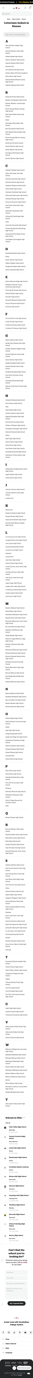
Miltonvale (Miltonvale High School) (16, 650)
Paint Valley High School (17, 1127)
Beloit (7, 120)
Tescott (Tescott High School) (14, 967)
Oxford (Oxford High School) (14, 759)
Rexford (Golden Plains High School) (16, 834)
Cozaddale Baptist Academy (19, 1167)
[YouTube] (25, 1332)
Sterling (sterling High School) (15, 934)
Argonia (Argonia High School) (15, 63)
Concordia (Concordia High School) (16, 225)
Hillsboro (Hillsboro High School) (15, 425)
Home (8, 19)
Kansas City (9, 510)
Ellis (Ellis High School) (12, 297)
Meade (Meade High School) (14, 635)
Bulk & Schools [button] (11, 1344)
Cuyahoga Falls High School (19, 1195)
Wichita (8, 1080)
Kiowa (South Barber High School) (16, 520)
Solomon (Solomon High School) (15, 921)
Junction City (9, 498)
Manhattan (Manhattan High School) (16, 614)
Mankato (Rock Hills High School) (16, 618)
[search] (3, 14)
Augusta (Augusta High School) (15, 85)
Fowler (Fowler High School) (14, 322)
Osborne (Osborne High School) (15, 746)
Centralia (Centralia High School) (15, 179)
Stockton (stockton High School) (15, 941)
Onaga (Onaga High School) (14, 734)
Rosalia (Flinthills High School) (15, 844)
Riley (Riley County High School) (15, 838)
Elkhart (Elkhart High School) (14, 293)
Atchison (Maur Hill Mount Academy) (16, 73)
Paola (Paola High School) (13, 774)
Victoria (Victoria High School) (15, 1037)
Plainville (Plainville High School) (15, 791)
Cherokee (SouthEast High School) (16, 192)
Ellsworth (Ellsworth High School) (16, 300)
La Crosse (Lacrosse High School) (16, 537)
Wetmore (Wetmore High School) (15, 1077)
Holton (7, 435)
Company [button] (9, 1353)
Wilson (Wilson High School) (14, 1083)
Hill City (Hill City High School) (15, 422)
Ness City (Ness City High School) (15, 700)
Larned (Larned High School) (14, 550)
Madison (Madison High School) (15, 608)
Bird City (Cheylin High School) (15, 129)
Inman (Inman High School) (14, 478)
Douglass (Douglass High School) (15, 266)
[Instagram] (9, 1332)
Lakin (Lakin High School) (13, 543)
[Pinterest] (20, 1332)
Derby (7, 256)
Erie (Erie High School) (12, 307)
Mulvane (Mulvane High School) (15, 682)
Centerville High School (17, 1148)
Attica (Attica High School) (13, 76)
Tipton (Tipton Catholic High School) (16, 970)
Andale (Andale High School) (14, 56)
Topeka (8, 979)
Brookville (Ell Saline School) (14, 143)
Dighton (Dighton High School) (15, 263)
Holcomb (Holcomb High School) (15, 432)
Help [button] (7, 1348)
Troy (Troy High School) (13, 988)
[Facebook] (3, 1332)
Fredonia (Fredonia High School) (15, 325)
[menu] (3, 8)
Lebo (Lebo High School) (13, 560)
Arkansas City (10, 66)
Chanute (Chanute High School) (15, 182)
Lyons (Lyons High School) (13, 596)
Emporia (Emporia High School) (15, 303)
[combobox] (16, 34)
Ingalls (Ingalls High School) (14, 474)
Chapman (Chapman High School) (16, 185)
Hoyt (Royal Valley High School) (15, 448)
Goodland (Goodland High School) (16, 372)
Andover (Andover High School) (15, 60)
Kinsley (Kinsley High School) (14, 516)
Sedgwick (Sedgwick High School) (16, 898)
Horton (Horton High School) (14, 442)
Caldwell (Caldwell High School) (15, 170)
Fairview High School (16, 1186)
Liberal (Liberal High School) (14, 563)
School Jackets (16, 19)
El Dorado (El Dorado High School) (16, 290)
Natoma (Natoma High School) (15, 693)
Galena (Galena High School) (14, 340)
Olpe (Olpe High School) (13, 730)
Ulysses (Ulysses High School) (15, 1011)
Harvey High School (16, 1235)
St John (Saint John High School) (15, 931)
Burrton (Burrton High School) (15, 158)
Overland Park (10, 756)
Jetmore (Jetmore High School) (15, 489)
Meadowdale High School (18, 1157)
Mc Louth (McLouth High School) (15, 627)
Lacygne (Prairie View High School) (16, 540)
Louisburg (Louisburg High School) (16, 590)
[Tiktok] (14, 1332)
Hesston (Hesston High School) (15, 413)
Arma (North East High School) (15, 70)
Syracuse (8, 950)
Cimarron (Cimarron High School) (16, 202)
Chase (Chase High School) (14, 189)
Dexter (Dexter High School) (14, 260)
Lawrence (8, 553)
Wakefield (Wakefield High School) (16, 1055)
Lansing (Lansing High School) (15, 547)
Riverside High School (17, 1214)
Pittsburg (8, 788)
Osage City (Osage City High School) (16, 737)
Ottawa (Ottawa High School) (14, 752)
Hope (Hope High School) (13, 438)
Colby (7, 222)
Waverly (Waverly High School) (15, 1067)
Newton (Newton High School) (14, 703)
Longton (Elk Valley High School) (15, 586)
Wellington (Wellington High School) (16, 1070)
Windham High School (17, 1205)
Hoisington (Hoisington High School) (16, 429)
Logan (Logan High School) (14, 583)
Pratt (7, 806)
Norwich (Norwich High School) (15, 706)
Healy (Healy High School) (13, 410)
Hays (7, 406)
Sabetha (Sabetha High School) (15, 865)
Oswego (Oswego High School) (15, 749)
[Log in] (25, 8)
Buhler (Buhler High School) (14, 149)
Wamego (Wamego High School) (15, 1058)
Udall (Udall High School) (13, 1008)
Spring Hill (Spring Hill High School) (16, 928)
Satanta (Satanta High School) (15, 891)
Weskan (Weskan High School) (15, 1073)
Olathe (7, 727)
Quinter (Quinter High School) (14, 817)
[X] (31, 1332)
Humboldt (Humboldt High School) (16, 452)
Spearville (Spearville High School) (16, 924)
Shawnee (8, 912)
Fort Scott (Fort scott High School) (16, 318)
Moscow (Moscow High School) (15, 673)
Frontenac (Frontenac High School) (16, 328)
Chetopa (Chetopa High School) (15, 199)
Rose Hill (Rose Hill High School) (15, 848)
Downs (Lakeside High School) (15, 270)
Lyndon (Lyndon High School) (14, 593)
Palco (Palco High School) (13, 770)
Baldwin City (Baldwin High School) (16, 100)
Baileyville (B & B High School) (15, 97)
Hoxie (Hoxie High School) (13, 445)
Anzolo (20, 1375)
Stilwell (8, 937)
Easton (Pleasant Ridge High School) (16, 281)
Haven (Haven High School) (14, 403)
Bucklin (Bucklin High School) (14, 146)
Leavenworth (9, 557)
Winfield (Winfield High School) (15, 1092)
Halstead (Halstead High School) (15, 400)
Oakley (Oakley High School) (14, 718)
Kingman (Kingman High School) (15, 513)
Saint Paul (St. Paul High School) (15, 885)
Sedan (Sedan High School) (14, 895)
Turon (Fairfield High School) (14, 991)
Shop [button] (7, 1339)
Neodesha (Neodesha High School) (16, 697)
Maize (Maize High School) (13, 611)
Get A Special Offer (16, 1303)
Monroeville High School (17, 1176)
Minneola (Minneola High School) (15, 653)
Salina (7, 888)
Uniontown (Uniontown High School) (16, 1015)
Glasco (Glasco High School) (14, 360)
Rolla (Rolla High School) (13, 841)
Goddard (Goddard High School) (15, 363)
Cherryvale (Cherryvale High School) (16, 195)
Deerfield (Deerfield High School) (15, 253)
